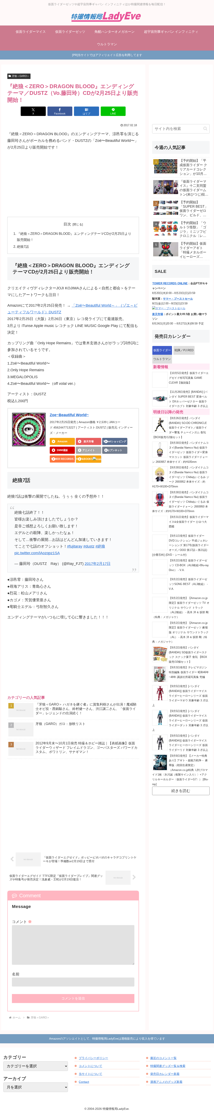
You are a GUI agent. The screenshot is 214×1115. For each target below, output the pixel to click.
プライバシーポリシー (93, 1058)
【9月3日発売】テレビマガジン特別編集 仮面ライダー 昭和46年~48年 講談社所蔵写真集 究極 (189, 672)
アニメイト (88, 450)
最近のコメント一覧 (163, 1058)
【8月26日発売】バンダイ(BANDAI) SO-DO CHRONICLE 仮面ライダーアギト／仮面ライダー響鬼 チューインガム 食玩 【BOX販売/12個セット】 (179, 428)
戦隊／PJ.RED (184, 350)
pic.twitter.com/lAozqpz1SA (37, 553)
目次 (67, 224)
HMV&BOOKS (84, 459)
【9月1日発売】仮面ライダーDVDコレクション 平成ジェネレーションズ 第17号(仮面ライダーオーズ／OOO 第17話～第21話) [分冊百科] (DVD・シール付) (180, 545)
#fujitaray (74, 546)
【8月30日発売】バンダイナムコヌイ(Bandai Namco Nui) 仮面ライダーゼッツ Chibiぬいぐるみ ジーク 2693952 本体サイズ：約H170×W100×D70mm (180, 477)
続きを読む (180, 791)
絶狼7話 (23, 246)
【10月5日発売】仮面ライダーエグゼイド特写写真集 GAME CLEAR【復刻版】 (189, 378)
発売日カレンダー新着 (165, 1074)
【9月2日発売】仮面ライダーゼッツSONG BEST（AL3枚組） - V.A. (188, 584)
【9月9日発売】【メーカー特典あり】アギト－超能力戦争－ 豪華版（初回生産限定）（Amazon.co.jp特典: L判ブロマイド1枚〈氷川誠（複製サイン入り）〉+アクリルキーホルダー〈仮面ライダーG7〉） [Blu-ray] (180, 770)
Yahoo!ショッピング (114, 441)
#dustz (88, 546)
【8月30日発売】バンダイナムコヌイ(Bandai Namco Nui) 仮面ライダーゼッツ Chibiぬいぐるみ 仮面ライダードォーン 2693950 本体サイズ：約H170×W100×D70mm (180, 502)
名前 (15, 974)
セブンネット (114, 450)
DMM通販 (62, 450)
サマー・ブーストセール (178, 298)
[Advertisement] (73, 184)
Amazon (62, 441)
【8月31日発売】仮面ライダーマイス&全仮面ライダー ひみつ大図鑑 (189, 522)
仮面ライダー (162, 350)
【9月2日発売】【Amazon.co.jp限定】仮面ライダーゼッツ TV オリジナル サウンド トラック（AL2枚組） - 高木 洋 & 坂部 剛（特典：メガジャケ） (180, 608)
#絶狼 (100, 546)
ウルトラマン (162, 359)
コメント (22, 922)
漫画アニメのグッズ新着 (166, 1081)
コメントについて (90, 1066)
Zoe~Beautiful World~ (69, 415)
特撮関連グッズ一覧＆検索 (167, 1066)
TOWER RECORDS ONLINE (170, 283)
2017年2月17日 (98, 564)
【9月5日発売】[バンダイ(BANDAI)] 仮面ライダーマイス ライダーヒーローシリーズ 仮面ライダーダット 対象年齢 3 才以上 (180, 721)
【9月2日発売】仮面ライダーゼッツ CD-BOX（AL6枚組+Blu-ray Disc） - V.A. (189, 565)
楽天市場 (89, 441)
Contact (84, 1081)
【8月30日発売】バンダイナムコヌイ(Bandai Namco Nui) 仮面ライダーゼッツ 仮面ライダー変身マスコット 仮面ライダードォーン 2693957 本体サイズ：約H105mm (180, 452)
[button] (205, 128)
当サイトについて (90, 1074)
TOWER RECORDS (62, 459)
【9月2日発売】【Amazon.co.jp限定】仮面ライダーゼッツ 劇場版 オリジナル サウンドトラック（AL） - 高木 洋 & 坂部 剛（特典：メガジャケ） (180, 632)
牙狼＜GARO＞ (20, 76)
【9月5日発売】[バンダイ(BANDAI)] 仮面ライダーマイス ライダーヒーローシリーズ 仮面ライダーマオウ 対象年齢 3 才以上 (180, 696)
